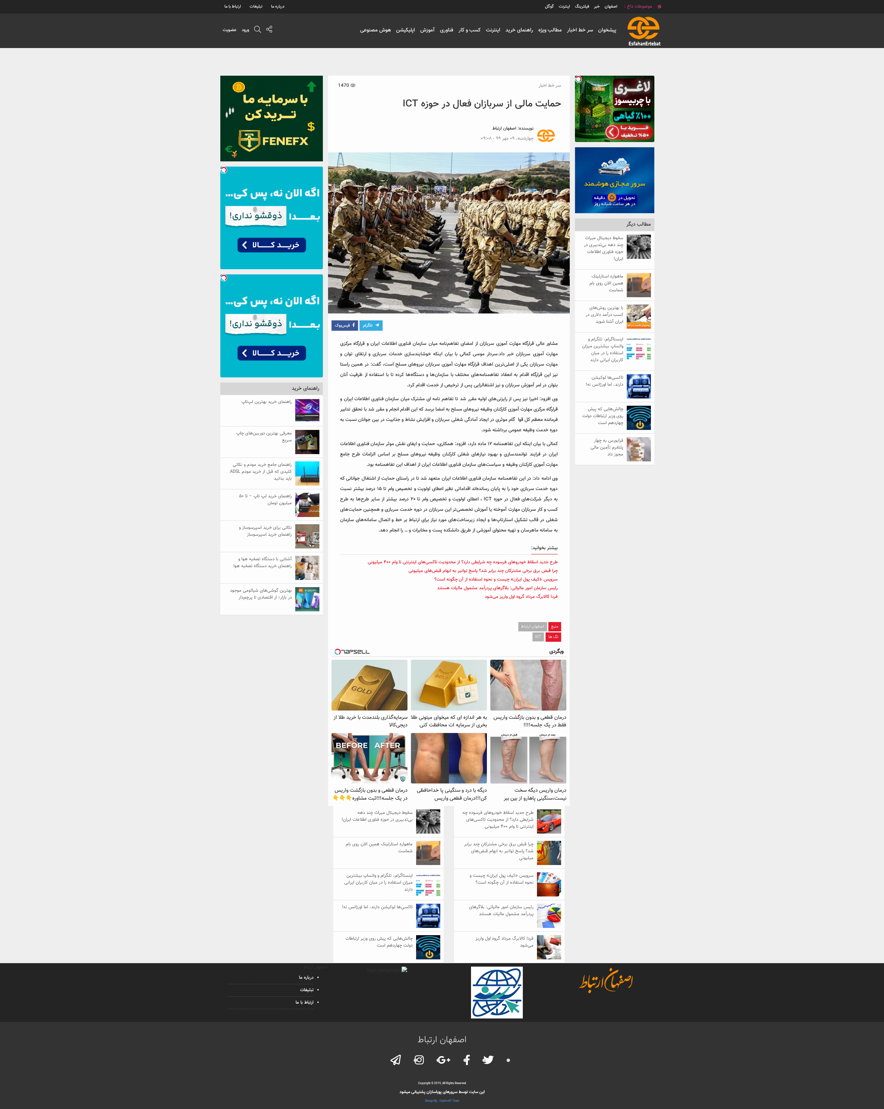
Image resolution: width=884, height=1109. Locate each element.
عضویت (230, 30)
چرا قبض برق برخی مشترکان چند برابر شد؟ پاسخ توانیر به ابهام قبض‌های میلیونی (483, 570)
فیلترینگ (582, 6)
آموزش (427, 30)
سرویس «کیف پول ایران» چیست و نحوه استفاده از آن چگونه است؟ (496, 579)
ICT (538, 637)
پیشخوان (607, 30)
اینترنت (493, 30)
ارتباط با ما (232, 6)
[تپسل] (578, 79)
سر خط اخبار (580, 30)
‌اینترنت (564, 6)
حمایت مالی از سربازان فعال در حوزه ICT (482, 104)
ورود (245, 30)
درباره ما (278, 6)
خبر (597, 6)
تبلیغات (256, 6)
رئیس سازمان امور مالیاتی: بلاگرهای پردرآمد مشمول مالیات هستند (497, 588)
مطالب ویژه (550, 30)
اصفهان (611, 6)
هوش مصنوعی (375, 30)
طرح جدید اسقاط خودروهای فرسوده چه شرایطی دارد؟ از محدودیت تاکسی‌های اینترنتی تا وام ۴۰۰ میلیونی (463, 562)
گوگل (549, 6)
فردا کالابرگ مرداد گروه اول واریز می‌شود (521, 596)
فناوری (446, 30)
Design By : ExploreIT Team (442, 1101)
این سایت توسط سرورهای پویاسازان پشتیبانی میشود (442, 1092)
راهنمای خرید (519, 30)
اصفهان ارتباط (504, 128)
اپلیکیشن (405, 30)
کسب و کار (470, 30)
